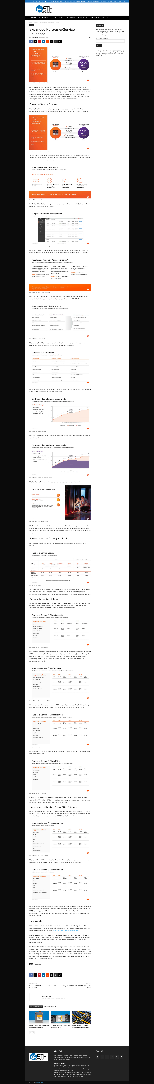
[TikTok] (39, 1)
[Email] (51, 41)
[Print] (56, 41)
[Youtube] (45, 1)
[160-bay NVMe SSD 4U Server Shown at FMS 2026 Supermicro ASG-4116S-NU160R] (81, 1017)
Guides (104, 17)
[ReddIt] (47, 41)
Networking (71, 17)
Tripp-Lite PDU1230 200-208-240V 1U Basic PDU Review (77, 987)
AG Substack (96, 1)
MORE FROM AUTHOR (50, 1007)
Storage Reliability (80, 1)
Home (30, 22)
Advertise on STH (59, 1063)
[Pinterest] (39, 41)
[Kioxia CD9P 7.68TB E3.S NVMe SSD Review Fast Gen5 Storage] (39, 1017)
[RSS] (36, 1)
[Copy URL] (60, 41)
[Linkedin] (33, 1)
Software (94, 17)
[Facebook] (30, 1)
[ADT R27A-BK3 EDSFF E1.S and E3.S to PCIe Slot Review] (60, 1017)
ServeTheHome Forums (119, 1)
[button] (122, 18)
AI (39, 17)
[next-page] (33, 1032)
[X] (42, 1)
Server (44, 17)
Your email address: (102, 38)
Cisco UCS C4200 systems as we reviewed (65, 930)
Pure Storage (38, 964)
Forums (33, 17)
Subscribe (110, 1)
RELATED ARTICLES (36, 1007)
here (89, 1074)
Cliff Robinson (34, 37)
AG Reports (103, 1)
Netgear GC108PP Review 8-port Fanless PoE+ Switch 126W (43, 987)
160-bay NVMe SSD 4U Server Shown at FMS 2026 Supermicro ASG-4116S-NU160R (80, 1027)
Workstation (82, 17)
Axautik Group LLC (40, 1082)
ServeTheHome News (70, 1)
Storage (61, 17)
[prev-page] (30, 1032)
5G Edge (53, 17)
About (89, 1)
